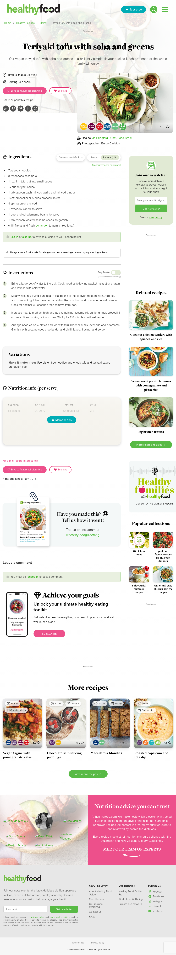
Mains (43, 23)
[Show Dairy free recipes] (8, 742)
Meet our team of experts (132, 849)
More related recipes (149, 444)
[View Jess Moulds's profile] (72, 821)
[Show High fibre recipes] (20, 742)
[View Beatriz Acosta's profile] (16, 845)
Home (7, 23)
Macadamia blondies (106, 753)
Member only (63, 420)
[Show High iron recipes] (26, 742)
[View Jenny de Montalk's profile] (15, 821)
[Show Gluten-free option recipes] (52, 742)
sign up (27, 237)
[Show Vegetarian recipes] (58, 742)
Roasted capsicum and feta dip (151, 755)
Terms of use (78, 943)
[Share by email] (13, 109)
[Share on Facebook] (28, 109)
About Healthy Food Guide (100, 893)
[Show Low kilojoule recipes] (152, 742)
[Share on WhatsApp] (35, 109)
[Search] (153, 9)
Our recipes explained (96, 905)
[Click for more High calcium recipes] (83, 126)
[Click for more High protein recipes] (107, 126)
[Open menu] (165, 9)
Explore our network (130, 904)
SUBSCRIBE (49, 633)
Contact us (95, 911)
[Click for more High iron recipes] (99, 126)
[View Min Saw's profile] (44, 821)
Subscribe (135, 9)
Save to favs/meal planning (26, 90)
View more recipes (86, 774)
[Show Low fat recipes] (145, 742)
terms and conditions (60, 917)
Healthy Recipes (25, 23)
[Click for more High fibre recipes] (91, 126)
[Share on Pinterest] (21, 109)
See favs (62, 90)
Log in (14, 237)
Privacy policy (97, 943)
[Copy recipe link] (6, 109)
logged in (32, 576)
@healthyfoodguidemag (82, 535)
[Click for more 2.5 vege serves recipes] (122, 126)
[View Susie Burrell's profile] (15, 837)
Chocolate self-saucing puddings (64, 755)
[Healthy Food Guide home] (22, 879)
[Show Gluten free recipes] (14, 742)
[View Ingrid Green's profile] (44, 845)
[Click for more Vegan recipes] (115, 126)
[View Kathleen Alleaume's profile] (72, 836)
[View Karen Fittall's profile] (44, 837)
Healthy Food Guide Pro (130, 893)
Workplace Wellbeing (131, 899)
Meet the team (97, 899)
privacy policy (155, 217)
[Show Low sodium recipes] (158, 742)
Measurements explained (106, 165)
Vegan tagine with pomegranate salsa (17, 755)
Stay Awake (103, 272)
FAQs (92, 916)
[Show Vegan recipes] (102, 742)
